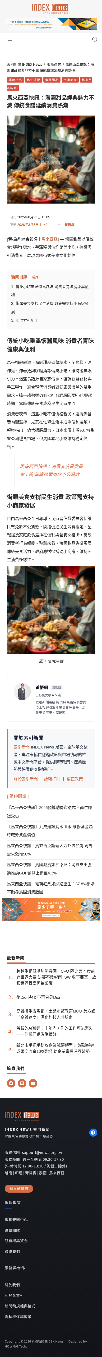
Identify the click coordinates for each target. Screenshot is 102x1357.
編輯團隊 (12, 1230)
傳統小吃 (15, 80)
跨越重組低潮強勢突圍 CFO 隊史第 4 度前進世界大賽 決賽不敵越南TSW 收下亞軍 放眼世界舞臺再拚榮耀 (56, 977)
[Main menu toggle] (10, 39)
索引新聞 (22, 747)
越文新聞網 (18, 1188)
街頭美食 (70, 80)
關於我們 (12, 1284)
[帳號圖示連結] (94, 39)
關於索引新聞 (26, 779)
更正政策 (75, 779)
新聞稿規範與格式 (20, 1305)
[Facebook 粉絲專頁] (93, 1133)
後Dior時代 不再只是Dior (38, 997)
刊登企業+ (13, 1295)
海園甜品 (52, 80)
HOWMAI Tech (15, 1346)
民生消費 (33, 80)
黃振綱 (69, 225)
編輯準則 (52, 779)
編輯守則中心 (16, 1219)
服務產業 (54, 64)
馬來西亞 (50, 239)
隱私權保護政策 (18, 1316)
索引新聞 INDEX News (24, 64)
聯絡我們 (12, 1251)
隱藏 (35, 277)
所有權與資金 (16, 1240)
